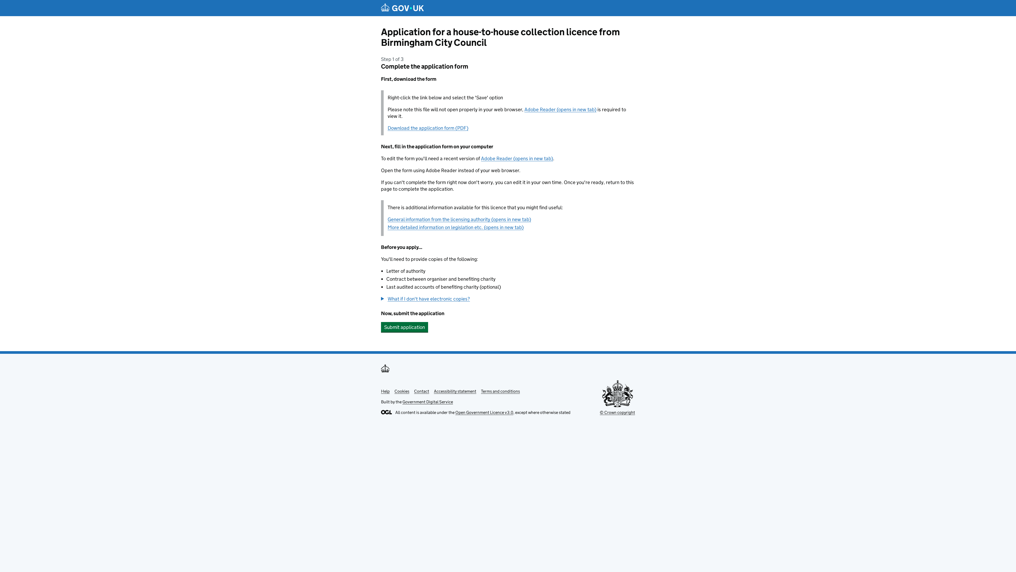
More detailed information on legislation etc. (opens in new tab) (456, 227)
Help (385, 391)
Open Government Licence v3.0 (484, 412)
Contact (421, 391)
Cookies (401, 391)
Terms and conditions (500, 391)
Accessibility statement (455, 391)
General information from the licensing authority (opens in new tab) (459, 219)
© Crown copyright (617, 412)
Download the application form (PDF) (428, 128)
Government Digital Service (427, 401)
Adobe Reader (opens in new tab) (560, 109)
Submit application (404, 327)
